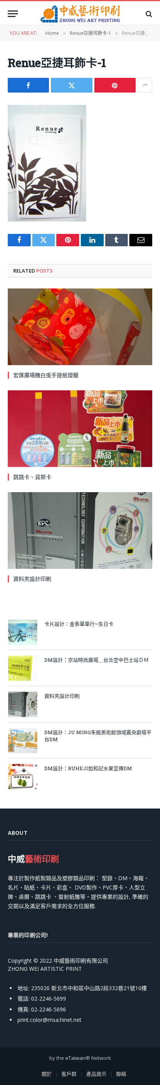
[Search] (148, 13)
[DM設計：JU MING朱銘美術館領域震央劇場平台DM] (22, 740)
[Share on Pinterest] (115, 85)
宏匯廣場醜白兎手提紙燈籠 (45, 375)
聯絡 (121, 1073)
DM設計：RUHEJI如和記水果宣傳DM (88, 768)
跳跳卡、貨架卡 (32, 477)
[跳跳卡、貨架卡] (80, 428)
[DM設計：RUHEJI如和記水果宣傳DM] (22, 776)
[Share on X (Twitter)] (71, 85)
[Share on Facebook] (28, 85)
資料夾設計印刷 (32, 578)
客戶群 (69, 1073)
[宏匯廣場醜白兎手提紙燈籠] (80, 326)
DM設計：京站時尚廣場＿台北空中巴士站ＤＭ (96, 659)
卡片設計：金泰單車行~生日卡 (78, 623)
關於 (47, 1073)
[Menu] (13, 13)
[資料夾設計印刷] (80, 530)
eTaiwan (75, 1057)
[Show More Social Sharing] (144, 85)
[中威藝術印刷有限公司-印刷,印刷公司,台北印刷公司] (80, 13)
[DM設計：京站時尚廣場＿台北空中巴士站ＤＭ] (22, 668)
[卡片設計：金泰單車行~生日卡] (22, 632)
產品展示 (96, 1073)
